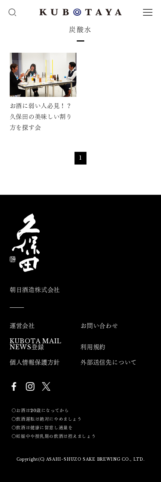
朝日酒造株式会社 (35, 290)
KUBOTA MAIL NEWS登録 (35, 344)
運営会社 (22, 326)
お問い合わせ (99, 326)
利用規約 (93, 347)
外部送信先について (108, 362)
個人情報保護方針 (35, 362)
